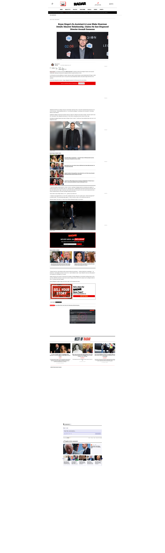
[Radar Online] (80, 4)
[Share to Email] (63, 67)
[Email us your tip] (63, 5)
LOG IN (111, 3)
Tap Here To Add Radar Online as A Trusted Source (69, 83)
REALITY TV (67, 9)
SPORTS (101, 9)
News (53, 19)
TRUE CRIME (82, 9)
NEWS (61, 9)
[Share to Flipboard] (59, 67)
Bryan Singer (57, 19)
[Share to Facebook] (53, 67)
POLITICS (75, 9)
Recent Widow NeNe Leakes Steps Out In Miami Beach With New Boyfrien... (67, 305)
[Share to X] (56, 67)
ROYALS (89, 9)
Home (51, 19)
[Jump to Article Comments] (50, 67)
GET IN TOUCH (84, 296)
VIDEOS (95, 9)
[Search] (52, 4)
